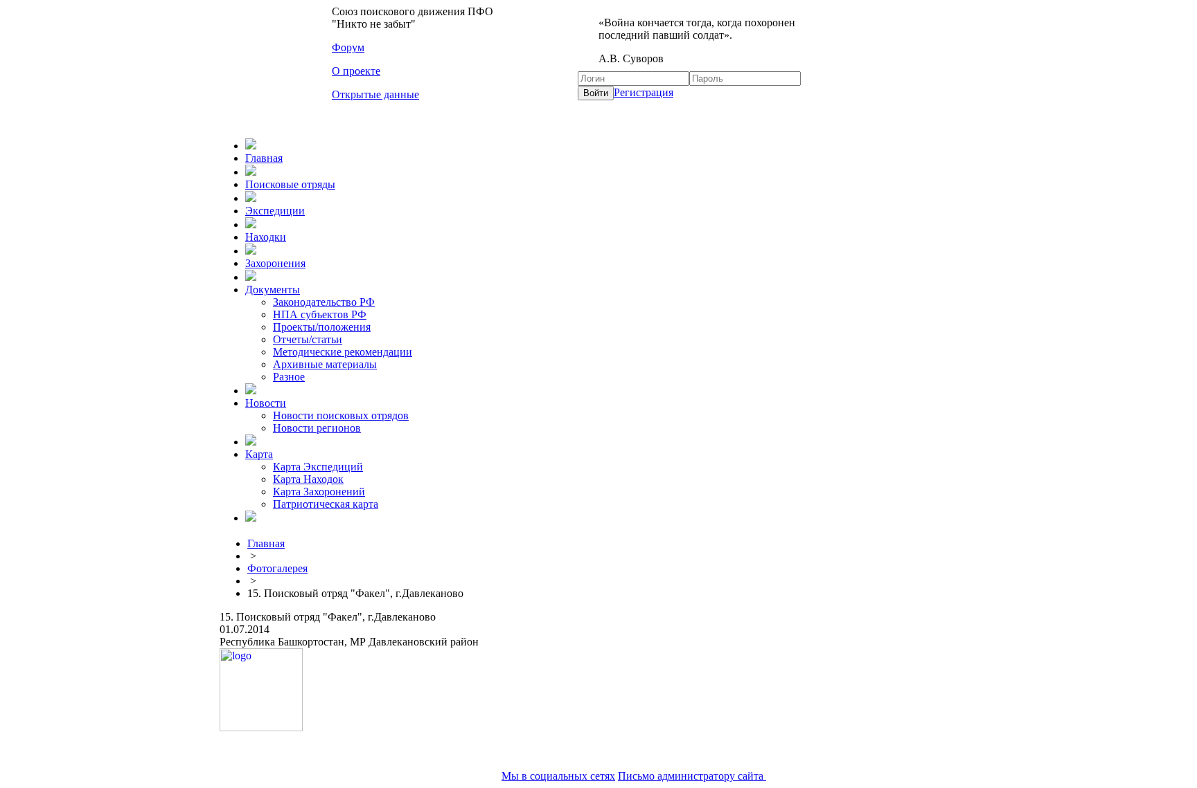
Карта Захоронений (319, 491)
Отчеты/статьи (307, 339)
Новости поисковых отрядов (341, 415)
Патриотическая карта (325, 504)
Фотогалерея (277, 568)
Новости (265, 403)
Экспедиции (275, 211)
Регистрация (643, 92)
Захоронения (275, 263)
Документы (272, 289)
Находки (265, 237)
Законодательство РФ (324, 302)
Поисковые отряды (290, 184)
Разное (289, 377)
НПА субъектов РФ (319, 314)
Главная (264, 158)
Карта (259, 454)
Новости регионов (317, 428)
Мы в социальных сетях (558, 776)
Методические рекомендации (342, 352)
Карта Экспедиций (318, 467)
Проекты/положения (322, 327)
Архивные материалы (325, 364)
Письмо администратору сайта (692, 776)
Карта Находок (308, 479)
